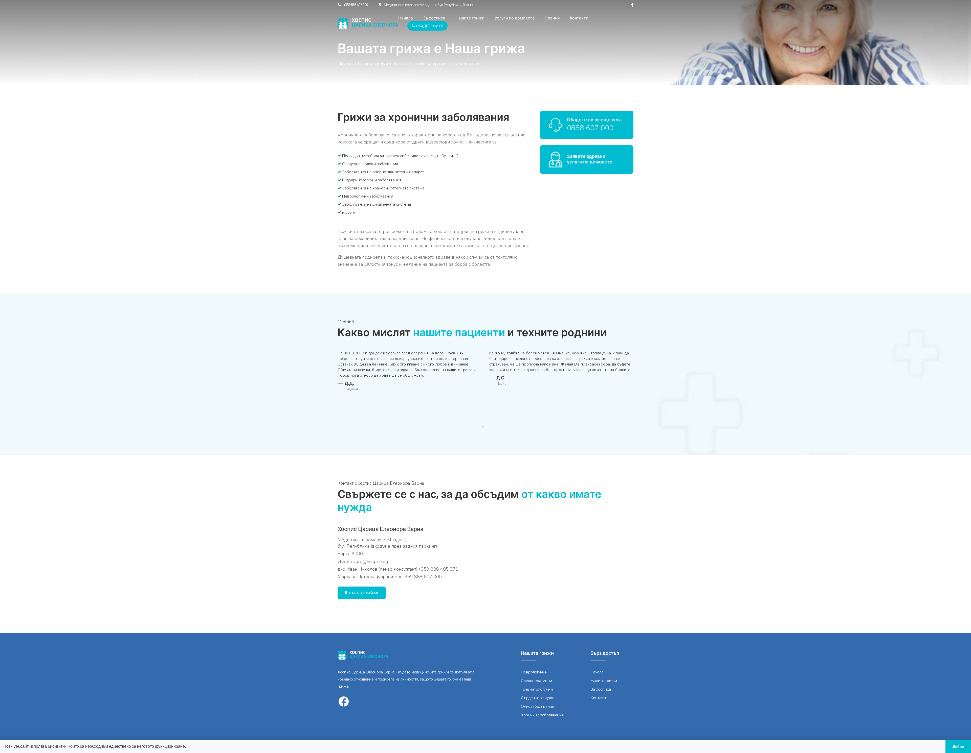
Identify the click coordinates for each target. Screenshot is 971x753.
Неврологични (534, 672)
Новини (552, 18)
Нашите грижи (469, 18)
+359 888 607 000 (355, 5)
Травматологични (537, 689)
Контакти (579, 18)
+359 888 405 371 (438, 569)
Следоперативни (536, 681)
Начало (405, 18)
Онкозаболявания (537, 706)
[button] (187, 747)
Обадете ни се (429, 26)
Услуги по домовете (515, 18)
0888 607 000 (590, 128)
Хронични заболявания (542, 715)
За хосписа (434, 18)
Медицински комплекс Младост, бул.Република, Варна (428, 5)
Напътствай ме (363, 593)
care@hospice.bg (371, 561)
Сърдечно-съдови (538, 698)
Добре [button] (958, 746)
